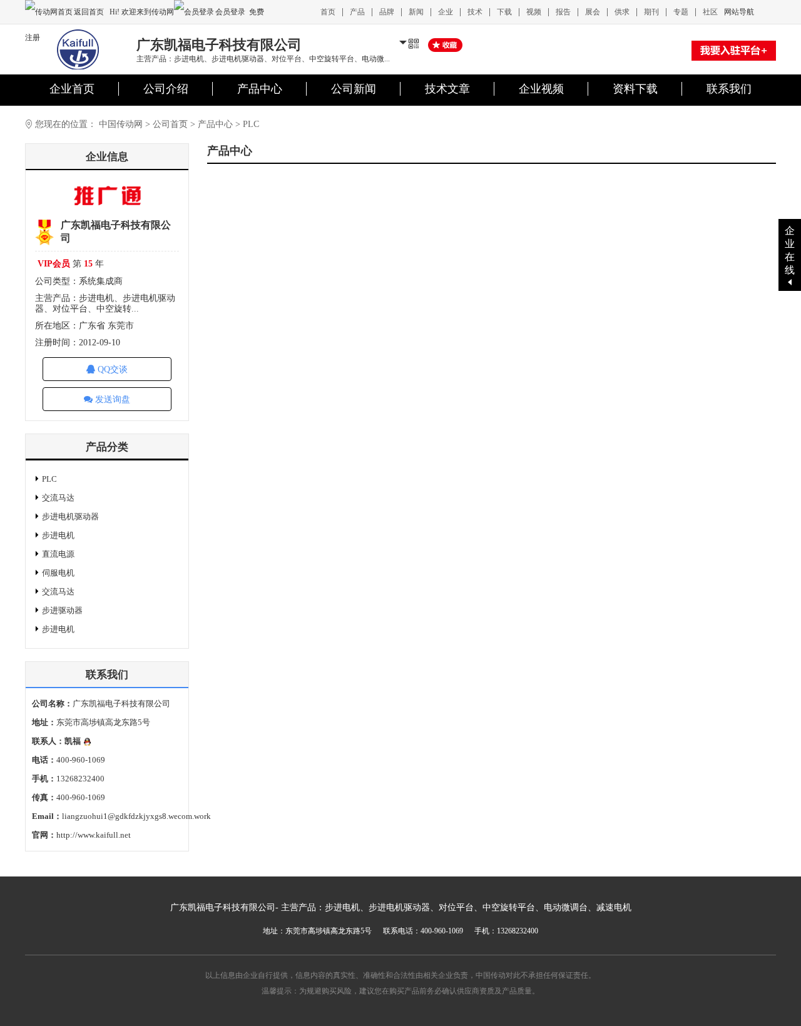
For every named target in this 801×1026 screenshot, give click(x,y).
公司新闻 (353, 89)
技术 (474, 12)
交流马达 (58, 497)
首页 (327, 12)
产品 (357, 12)
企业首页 (71, 89)
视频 (533, 12)
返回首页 (90, 12)
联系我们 (729, 89)
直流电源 (58, 554)
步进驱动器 (62, 610)
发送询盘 (111, 399)
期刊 (651, 12)
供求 (622, 12)
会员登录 (230, 12)
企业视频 (541, 89)
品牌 (386, 12)
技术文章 (447, 89)
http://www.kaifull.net (93, 835)
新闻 (416, 12)
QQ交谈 (111, 369)
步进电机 (58, 535)
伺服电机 (58, 572)
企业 (445, 12)
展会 (592, 12)
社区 (710, 12)
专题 (680, 12)
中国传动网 (121, 124)
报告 (563, 12)
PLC (49, 479)
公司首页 (170, 124)
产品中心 (259, 89)
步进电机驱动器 (70, 516)
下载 (504, 12)
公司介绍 (165, 89)
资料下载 (635, 89)
